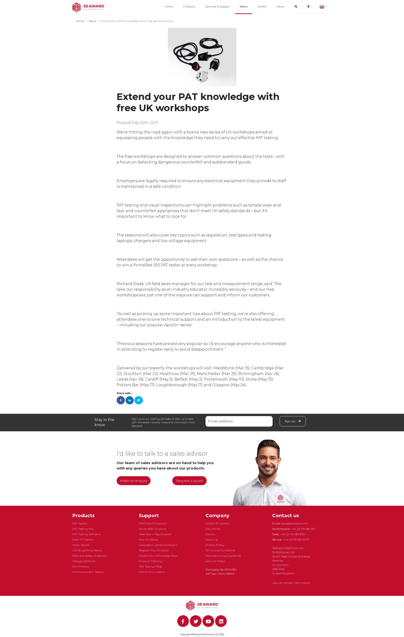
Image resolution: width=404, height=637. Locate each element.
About (280, 6)
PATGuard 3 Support (153, 523)
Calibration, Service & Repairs (158, 545)
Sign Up (290, 421)
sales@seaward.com (294, 523)
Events (262, 6)
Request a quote (189, 481)
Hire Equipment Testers (88, 572)
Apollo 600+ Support (152, 529)
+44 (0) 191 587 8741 (293, 534)
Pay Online (213, 529)
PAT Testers (79, 523)
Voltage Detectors (84, 561)
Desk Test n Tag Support (155, 534)
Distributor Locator (152, 572)
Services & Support (217, 6)
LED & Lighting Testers (87, 550)
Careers (210, 534)
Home (169, 6)
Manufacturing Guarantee (223, 555)
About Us (212, 539)
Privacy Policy (215, 545)
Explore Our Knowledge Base (158, 555)
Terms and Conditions (220, 550)
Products (189, 6)
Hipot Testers (80, 545)
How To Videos (148, 539)
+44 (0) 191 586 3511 (303, 529)
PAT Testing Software (86, 534)
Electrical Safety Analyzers (89, 555)
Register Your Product (154, 550)
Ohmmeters (80, 566)
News (243, 6)
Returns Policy (215, 561)
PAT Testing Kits (83, 529)
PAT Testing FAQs (150, 566)
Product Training (150, 561)
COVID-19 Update (217, 523)
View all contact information (291, 583)
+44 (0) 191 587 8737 (296, 539)
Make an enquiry (133, 481)
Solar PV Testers (82, 539)
